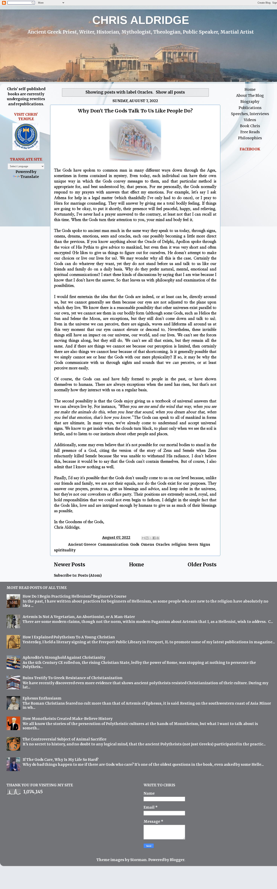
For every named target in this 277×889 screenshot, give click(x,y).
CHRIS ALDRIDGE (140, 20)
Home (136, 564)
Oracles (163, 544)
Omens (147, 544)
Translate (30, 176)
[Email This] (143, 538)
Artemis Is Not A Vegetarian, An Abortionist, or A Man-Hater (79, 616)
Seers (193, 544)
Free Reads (250, 132)
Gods (134, 544)
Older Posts (202, 564)
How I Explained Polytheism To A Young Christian (69, 637)
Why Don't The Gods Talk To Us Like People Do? (135, 111)
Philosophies (250, 138)
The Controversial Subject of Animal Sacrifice (64, 739)
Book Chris (250, 126)
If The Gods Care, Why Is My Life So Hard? (60, 759)
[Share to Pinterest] (158, 538)
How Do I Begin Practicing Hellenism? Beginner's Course (74, 596)
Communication (113, 544)
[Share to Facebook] (154, 538)
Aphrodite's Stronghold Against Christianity (64, 657)
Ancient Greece (82, 544)
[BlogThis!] (147, 538)
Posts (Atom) (90, 575)
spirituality (65, 550)
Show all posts (170, 92)
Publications (250, 107)
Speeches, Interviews (250, 114)
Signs (205, 544)
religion (179, 544)
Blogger (177, 859)
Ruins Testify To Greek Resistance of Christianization (72, 678)
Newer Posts (69, 564)
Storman (138, 859)
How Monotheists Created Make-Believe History (67, 718)
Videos (250, 120)
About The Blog (250, 95)
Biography (249, 101)
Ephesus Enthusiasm (42, 698)
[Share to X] (150, 538)
